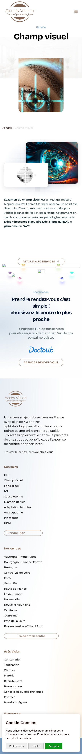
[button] (41, 362)
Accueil (7, 128)
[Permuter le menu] (76, 12)
